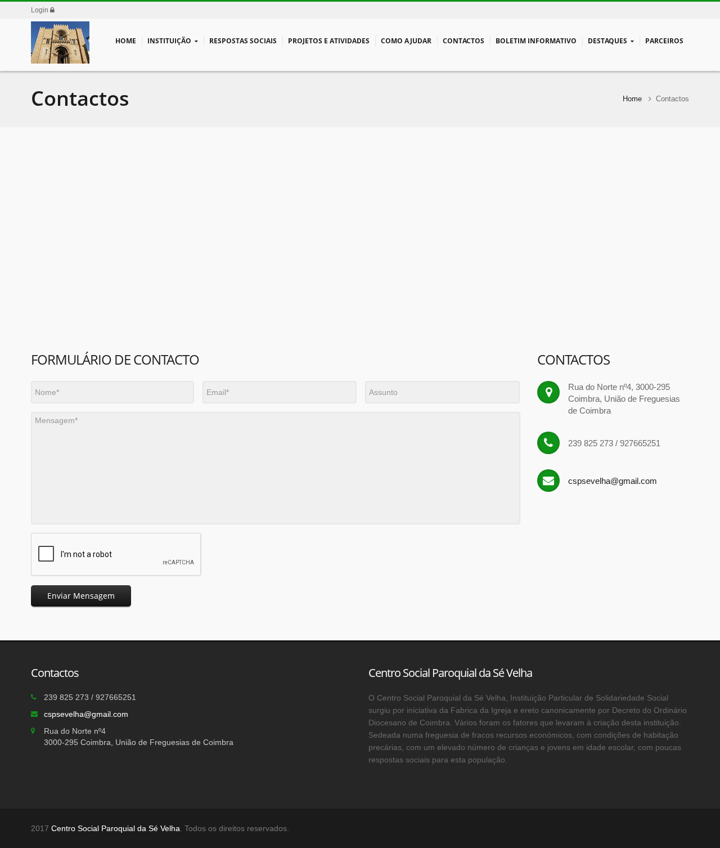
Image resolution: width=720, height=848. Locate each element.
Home (125, 41)
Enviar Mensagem (81, 595)
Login (40, 10)
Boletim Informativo (536, 41)
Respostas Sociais (243, 41)
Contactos (463, 41)
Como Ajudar (406, 41)
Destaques (607, 41)
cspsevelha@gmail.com (612, 481)
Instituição (169, 41)
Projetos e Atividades (329, 41)
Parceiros (664, 41)
